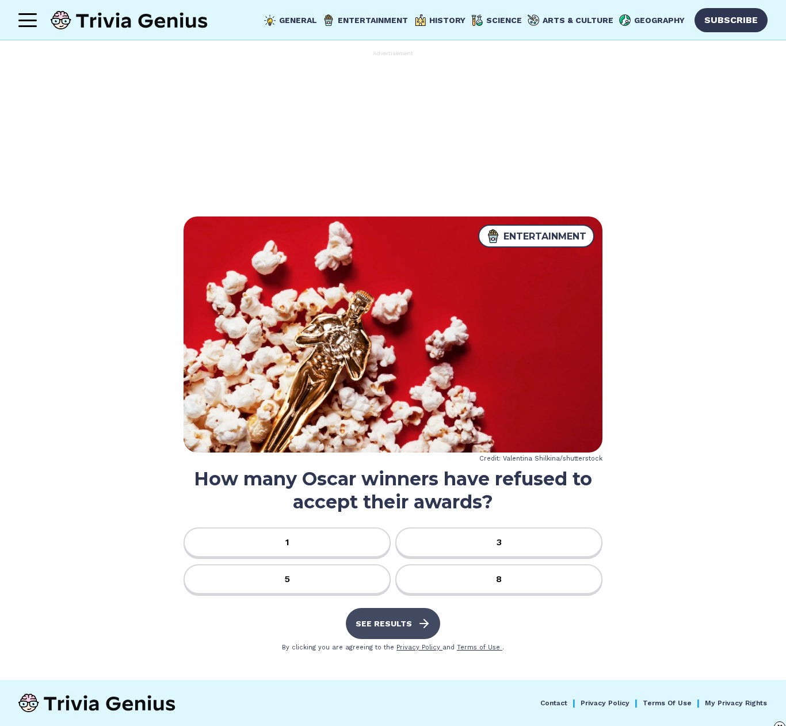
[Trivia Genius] (129, 20)
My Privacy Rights (736, 703)
